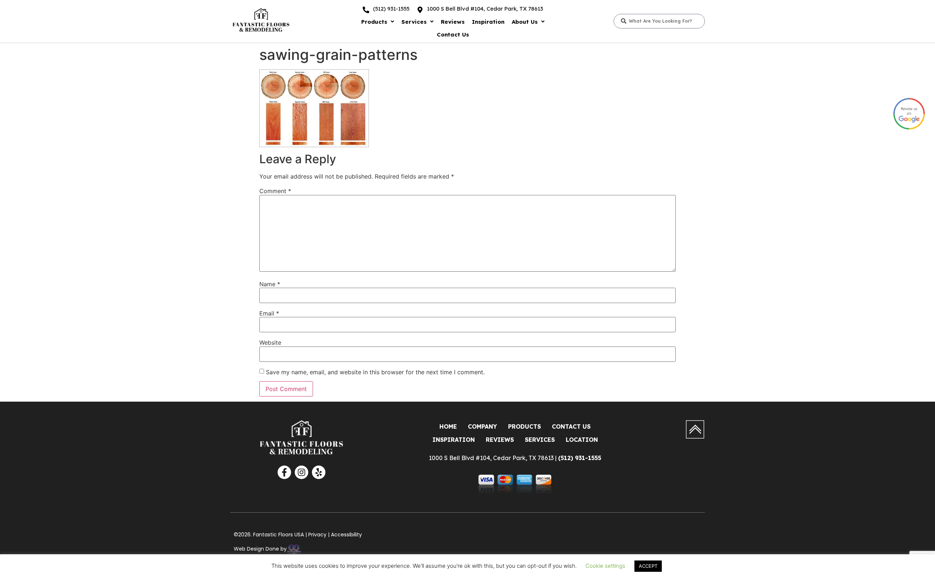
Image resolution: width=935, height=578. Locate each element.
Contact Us (453, 34)
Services (414, 21)
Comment (275, 191)
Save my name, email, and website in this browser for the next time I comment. (375, 372)
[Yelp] (318, 472)
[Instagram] (301, 472)
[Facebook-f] (284, 472)
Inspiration (488, 21)
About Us (525, 21)
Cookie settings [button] (605, 565)
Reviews (453, 21)
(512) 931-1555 (391, 8)
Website (270, 342)
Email (269, 313)
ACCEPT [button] (648, 566)
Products (374, 21)
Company (482, 426)
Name (269, 284)
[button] (378, 21)
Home (448, 426)
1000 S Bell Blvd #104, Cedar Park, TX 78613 (485, 8)
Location (582, 439)
